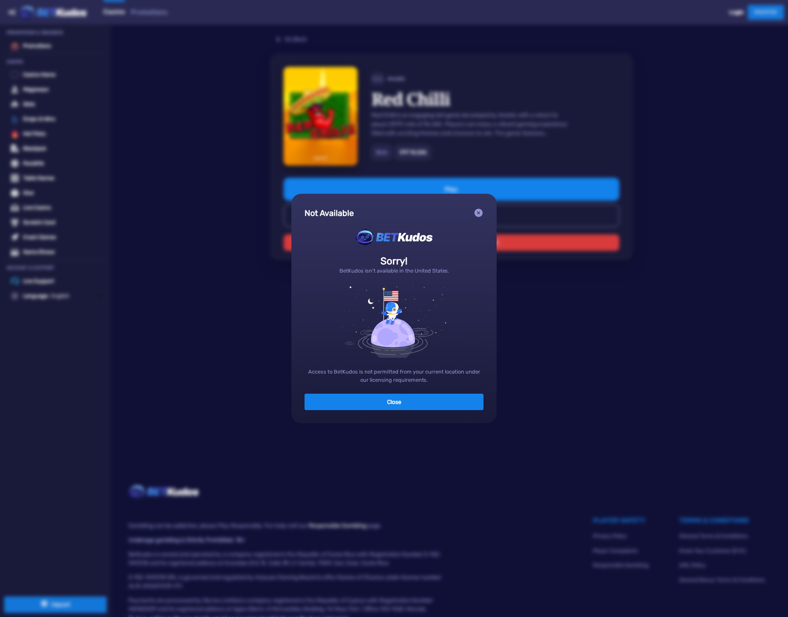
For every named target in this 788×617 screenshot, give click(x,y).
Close (394, 402)
